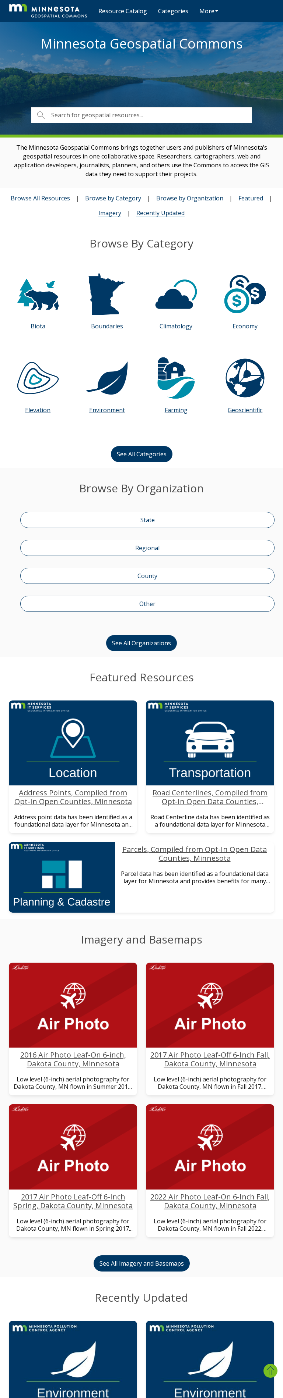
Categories (173, 11)
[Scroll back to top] (270, 1371)
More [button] (206, 11)
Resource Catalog (122, 11)
